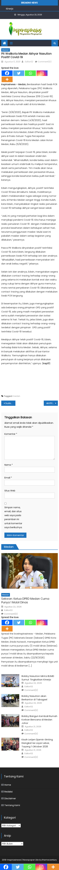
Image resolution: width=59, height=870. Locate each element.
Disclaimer (10, 798)
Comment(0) (44, 61)
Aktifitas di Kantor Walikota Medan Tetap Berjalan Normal (52, 403)
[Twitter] (18, 73)
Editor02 (29, 61)
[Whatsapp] (30, 73)
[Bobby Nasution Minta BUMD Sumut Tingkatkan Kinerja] (10, 680)
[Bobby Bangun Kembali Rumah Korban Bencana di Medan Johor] (10, 720)
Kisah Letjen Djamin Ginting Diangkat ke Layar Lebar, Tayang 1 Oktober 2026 (37, 743)
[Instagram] (42, 73)
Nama (8, 464)
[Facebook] (7, 73)
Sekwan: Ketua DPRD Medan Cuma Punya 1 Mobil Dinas (25, 600)
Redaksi (8, 791)
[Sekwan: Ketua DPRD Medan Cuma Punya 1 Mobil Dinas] (29, 571)
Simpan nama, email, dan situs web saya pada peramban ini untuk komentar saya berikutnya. (13, 517)
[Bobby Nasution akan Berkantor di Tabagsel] (10, 700)
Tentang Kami (12, 805)
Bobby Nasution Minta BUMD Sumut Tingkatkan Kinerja (38, 677)
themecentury (49, 859)
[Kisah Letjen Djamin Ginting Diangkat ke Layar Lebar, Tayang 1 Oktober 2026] (10, 744)
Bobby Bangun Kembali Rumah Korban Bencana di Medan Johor (39, 719)
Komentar (10, 434)
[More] (7, 79)
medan (16, 396)
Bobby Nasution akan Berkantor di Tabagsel (34, 697)
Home (7, 784)
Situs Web (9, 490)
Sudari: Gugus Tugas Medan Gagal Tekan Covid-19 (10, 403)
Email (8, 477)
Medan (5, 50)
